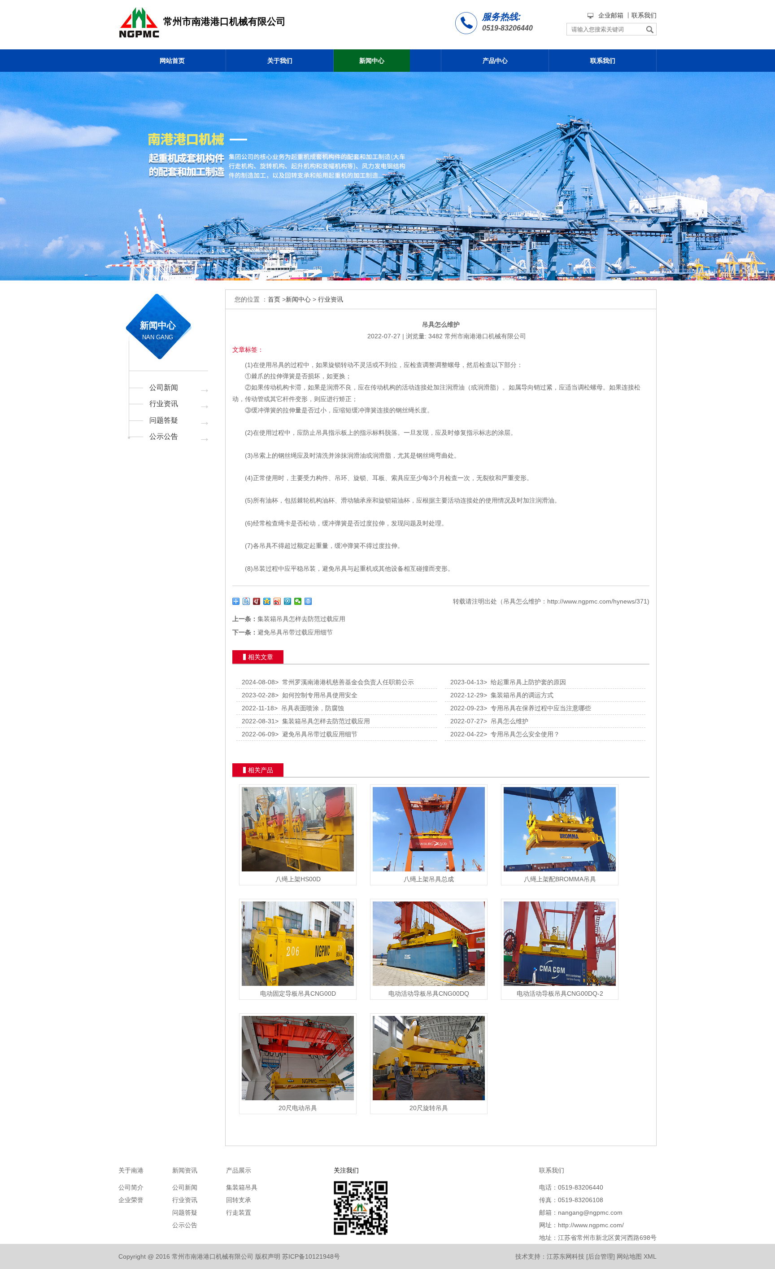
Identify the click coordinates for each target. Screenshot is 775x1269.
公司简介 (131, 1187)
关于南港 (131, 1170)
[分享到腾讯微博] (288, 601)
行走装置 (238, 1212)
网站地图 (629, 1256)
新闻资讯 (184, 1170)
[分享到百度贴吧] (246, 601)
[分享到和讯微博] (257, 601)
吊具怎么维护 (505, 721)
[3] (387, 176)
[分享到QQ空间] (267, 601)
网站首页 (172, 60)
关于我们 (279, 60)
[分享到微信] (298, 601)
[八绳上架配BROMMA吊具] (559, 871)
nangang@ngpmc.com (590, 1212)
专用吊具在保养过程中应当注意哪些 (537, 708)
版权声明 (267, 1256)
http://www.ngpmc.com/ (591, 1225)
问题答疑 (163, 420)
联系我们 (644, 15)
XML (650, 1256)
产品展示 (238, 1170)
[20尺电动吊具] (297, 1100)
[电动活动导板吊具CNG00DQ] (428, 985)
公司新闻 (163, 387)
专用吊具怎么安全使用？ (521, 734)
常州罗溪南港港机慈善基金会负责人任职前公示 (344, 682)
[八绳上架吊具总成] (428, 871)
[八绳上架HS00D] (297, 871)
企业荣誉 (131, 1199)
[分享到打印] (308, 601)
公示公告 (163, 436)
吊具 (278, 364)
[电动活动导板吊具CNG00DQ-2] (559, 985)
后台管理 (600, 1256)
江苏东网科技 (565, 1256)
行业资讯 (163, 403)
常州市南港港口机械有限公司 (485, 336)
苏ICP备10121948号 (311, 1256)
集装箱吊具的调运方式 (518, 695)
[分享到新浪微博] (277, 601)
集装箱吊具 (241, 1187)
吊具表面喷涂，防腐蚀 (309, 708)
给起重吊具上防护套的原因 (524, 682)
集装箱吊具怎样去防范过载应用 (301, 618)
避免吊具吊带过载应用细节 (295, 632)
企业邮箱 (610, 15)
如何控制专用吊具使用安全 (316, 695)
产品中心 (495, 60)
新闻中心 (371, 60)
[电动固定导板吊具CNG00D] (297, 985)
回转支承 (238, 1199)
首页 (274, 299)
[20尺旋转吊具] (428, 1100)
